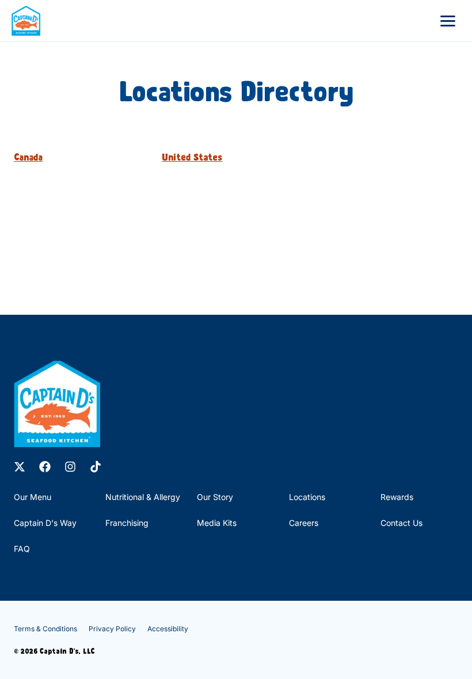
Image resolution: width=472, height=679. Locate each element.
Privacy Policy (112, 628)
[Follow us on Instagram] (70, 466)
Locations (307, 497)
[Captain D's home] (26, 21)
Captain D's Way (45, 523)
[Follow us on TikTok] (95, 466)
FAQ (22, 549)
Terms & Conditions (45, 628)
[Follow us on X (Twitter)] (19, 466)
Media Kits (217, 523)
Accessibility (167, 628)
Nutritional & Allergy (142, 497)
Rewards (396, 497)
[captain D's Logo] (57, 404)
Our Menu (32, 497)
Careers (303, 523)
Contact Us (401, 523)
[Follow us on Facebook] (45, 466)
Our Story (215, 497)
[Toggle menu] (447, 20)
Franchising (127, 523)
